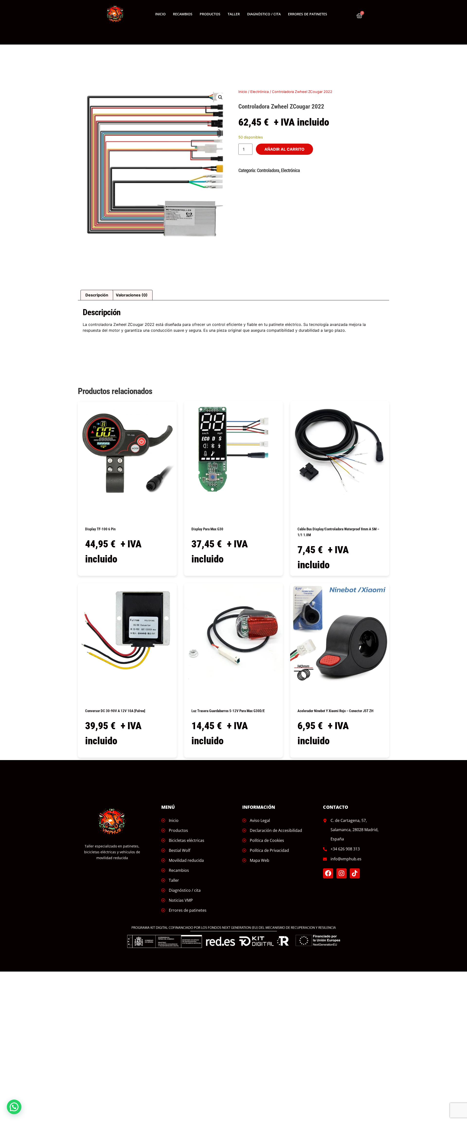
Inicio (160, 14)
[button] (220, 97)
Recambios (182, 14)
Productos (210, 14)
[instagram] (341, 873)
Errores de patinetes (307, 14)
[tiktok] (355, 873)
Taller (234, 14)
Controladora (268, 170)
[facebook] (328, 873)
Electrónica (259, 92)
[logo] (115, 14)
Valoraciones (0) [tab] (132, 295)
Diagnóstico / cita (264, 14)
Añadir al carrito (284, 149)
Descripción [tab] (96, 295)
